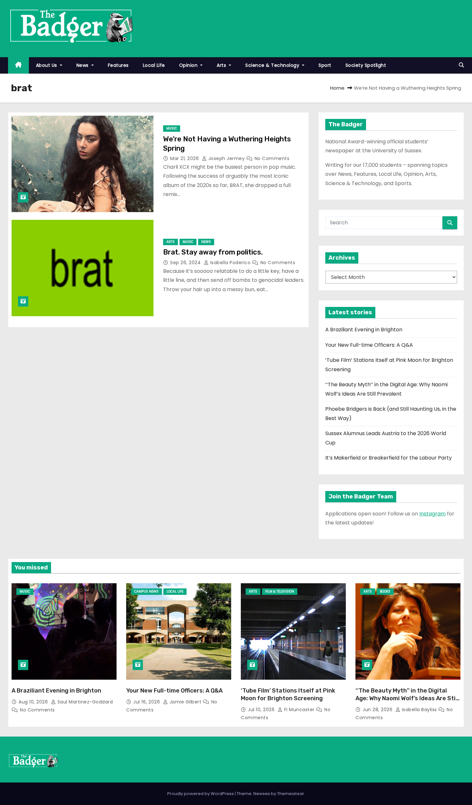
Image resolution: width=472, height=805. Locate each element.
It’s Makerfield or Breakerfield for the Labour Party (388, 457)
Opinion (189, 65)
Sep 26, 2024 (186, 262)
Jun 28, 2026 (378, 709)
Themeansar (290, 794)
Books (385, 591)
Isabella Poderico (230, 262)
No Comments (272, 158)
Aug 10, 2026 (34, 702)
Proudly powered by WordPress (201, 794)
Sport (325, 65)
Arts (222, 65)
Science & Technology (273, 65)
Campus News (146, 591)
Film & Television (279, 591)
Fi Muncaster (299, 709)
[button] (461, 65)
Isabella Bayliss (419, 709)
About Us (47, 65)
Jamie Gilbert (185, 702)
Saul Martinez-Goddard (84, 702)
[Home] (18, 65)
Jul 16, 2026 (147, 702)
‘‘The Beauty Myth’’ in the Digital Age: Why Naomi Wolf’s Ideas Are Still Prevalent (407, 698)
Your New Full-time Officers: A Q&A (369, 345)
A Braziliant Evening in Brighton (363, 329)
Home (337, 88)
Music (171, 128)
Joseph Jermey (226, 158)
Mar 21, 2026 (185, 158)
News (83, 65)
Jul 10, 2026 (262, 709)
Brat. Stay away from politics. (213, 252)
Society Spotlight (365, 65)
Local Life (154, 65)
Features (118, 65)
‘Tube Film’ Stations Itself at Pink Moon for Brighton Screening (288, 694)
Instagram (432, 513)
